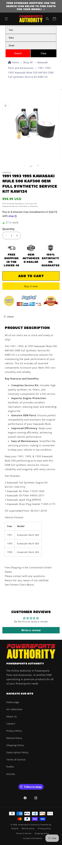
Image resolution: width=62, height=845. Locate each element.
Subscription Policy (17, 752)
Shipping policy (42, 833)
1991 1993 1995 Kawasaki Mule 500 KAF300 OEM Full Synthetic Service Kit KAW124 (31, 72)
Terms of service (23, 833)
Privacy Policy (14, 730)
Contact (10, 723)
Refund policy (28, 828)
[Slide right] (37, 166)
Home (15, 62)
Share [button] (10, 316)
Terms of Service (16, 759)
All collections (14, 709)
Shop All (28, 62)
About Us (11, 716)
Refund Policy (14, 738)
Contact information (32, 838)
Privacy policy (44, 828)
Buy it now (31, 286)
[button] (6, 18)
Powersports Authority (29, 824)
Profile (10, 766)
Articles (10, 774)
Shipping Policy (15, 745)
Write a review (31, 630)
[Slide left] (24, 166)
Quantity (8, 229)
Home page (12, 702)
